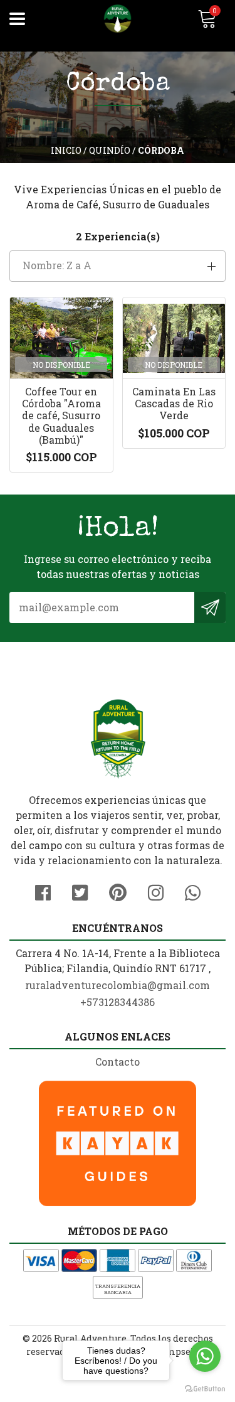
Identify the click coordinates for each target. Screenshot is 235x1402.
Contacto (117, 1061)
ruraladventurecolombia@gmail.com (117, 985)
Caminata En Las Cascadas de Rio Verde (174, 403)
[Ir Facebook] (43, 890)
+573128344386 (117, 1002)
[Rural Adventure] (118, 19)
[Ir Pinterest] (118, 890)
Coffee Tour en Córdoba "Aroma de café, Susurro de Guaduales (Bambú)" (61, 415)
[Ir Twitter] (80, 890)
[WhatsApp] (192, 890)
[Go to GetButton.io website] (205, 1389)
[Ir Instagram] (155, 890)
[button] (117, 266)
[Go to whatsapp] (205, 1356)
